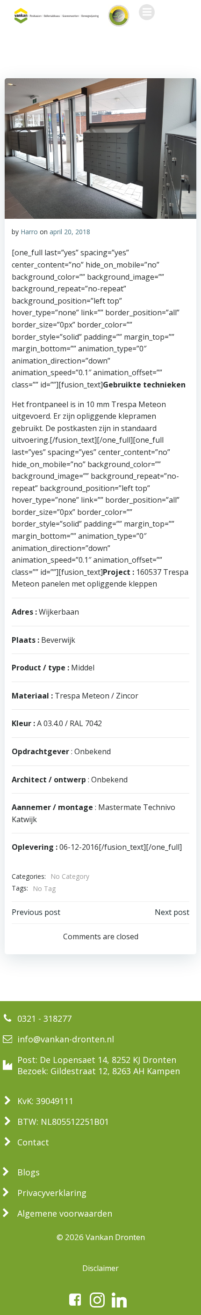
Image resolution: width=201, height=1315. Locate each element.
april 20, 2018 (70, 231)
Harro (29, 231)
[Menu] (147, 12)
